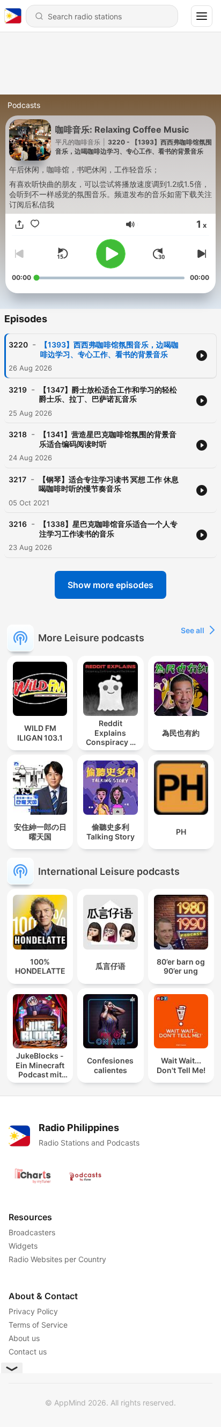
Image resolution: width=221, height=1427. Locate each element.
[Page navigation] (201, 16)
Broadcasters (32, 1232)
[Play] (111, 254)
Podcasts (24, 105)
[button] (130, 224)
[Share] (19, 224)
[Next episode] (200, 253)
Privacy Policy (33, 1311)
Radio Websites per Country (57, 1259)
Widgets (23, 1245)
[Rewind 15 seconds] (62, 253)
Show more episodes (110, 585)
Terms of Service (38, 1324)
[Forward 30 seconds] (158, 253)
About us (24, 1338)
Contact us (28, 1351)
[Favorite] (34, 224)
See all (192, 630)
